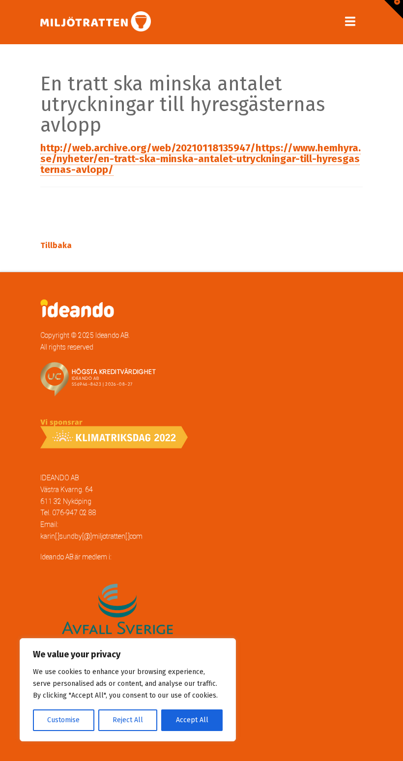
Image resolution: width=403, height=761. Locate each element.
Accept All (192, 720)
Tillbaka (56, 245)
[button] (350, 21)
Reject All (128, 720)
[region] (128, 689)
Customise (63, 720)
